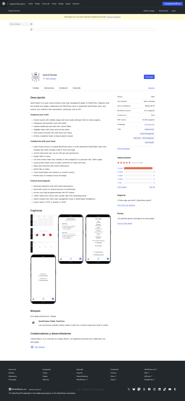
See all (152, 187)
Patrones (46, 379)
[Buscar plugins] (31, 24)
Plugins (45, 376)
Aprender (80, 369)
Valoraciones (49, 88)
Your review (122, 187)
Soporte (151, 88)
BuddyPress (150, 379)
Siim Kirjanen (51, 78)
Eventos (113, 373)
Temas (45, 373)
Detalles (36, 88)
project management (147, 133)
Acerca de (12, 369)
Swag (113, 379)
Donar (114, 376)
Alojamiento (13, 376)
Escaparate (47, 369)
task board (137, 138)
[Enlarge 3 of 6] (53, 244)
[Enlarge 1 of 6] (53, 217)
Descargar (149, 77)
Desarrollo (77, 88)
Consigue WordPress (172, 4)
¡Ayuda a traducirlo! (114, 17)
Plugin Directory (14, 11)
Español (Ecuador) (35, 389)
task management (148, 138)
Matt (147, 373)
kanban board (149, 129)
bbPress (148, 376)
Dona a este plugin (124, 223)
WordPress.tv (82, 379)
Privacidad (12, 379)
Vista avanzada (123, 148)
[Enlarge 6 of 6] (108, 217)
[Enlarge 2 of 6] (53, 231)
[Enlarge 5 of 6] (81, 217)
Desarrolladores (82, 376)
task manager (149, 142)
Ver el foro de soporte (126, 205)
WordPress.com (151, 369)
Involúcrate (115, 369)
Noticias (11, 373)
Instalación (63, 88)
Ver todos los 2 (150, 124)
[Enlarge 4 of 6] (53, 257)
